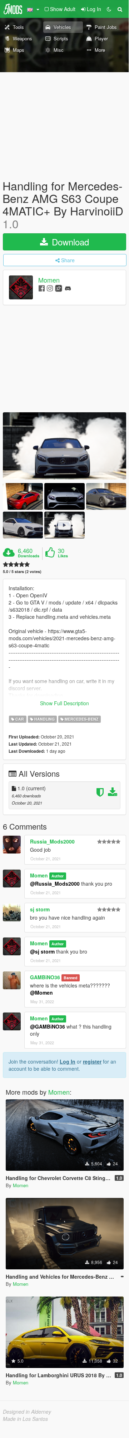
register (92, 1061)
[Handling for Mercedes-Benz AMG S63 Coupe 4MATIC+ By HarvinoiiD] (64, 445)
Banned (70, 977)
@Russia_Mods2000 (55, 883)
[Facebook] (41, 288)
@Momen (41, 992)
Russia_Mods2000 (52, 841)
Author (57, 876)
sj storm (40, 909)
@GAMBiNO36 (47, 1026)
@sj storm (42, 951)
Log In (67, 1061)
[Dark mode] (109, 9)
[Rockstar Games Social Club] (59, 288)
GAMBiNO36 (45, 977)
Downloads (28, 556)
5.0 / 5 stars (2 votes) (22, 571)
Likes (63, 556)
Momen (49, 279)
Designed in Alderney (27, 1411)
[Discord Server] (68, 288)
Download (69, 241)
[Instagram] (49, 288)
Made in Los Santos (25, 1418)
